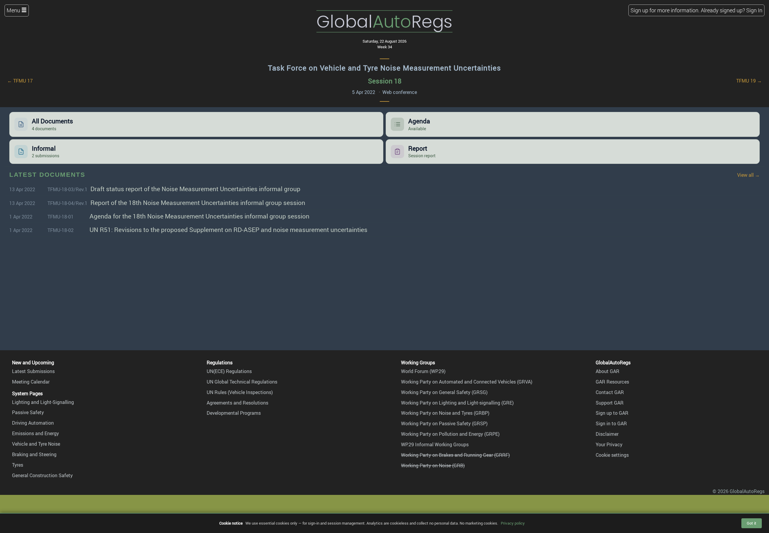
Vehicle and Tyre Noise (36, 444)
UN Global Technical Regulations (242, 381)
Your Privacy (609, 444)
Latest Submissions (33, 371)
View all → (748, 175)
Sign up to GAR (612, 413)
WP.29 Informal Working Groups (435, 444)
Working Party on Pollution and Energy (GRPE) (450, 434)
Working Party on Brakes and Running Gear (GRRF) (455, 455)
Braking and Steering (34, 454)
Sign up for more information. (665, 10)
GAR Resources (612, 381)
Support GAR (610, 402)
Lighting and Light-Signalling (43, 402)
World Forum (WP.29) (423, 371)
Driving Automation (33, 423)
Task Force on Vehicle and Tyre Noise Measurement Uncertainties (384, 68)
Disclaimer (607, 434)
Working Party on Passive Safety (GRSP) (444, 423)
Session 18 (384, 81)
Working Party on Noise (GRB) (433, 465)
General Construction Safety (42, 475)
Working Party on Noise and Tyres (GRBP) (445, 413)
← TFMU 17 (20, 80)
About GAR (607, 371)
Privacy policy (513, 523)
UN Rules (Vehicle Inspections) (240, 392)
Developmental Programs (234, 413)
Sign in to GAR (611, 423)
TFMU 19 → (749, 80)
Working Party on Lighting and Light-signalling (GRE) (457, 402)
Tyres (17, 465)
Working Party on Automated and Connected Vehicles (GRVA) (466, 381)
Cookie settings (612, 455)
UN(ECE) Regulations (229, 371)
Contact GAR (610, 392)
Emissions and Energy (35, 433)
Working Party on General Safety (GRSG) (444, 392)
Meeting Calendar (31, 381)
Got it (751, 523)
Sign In (754, 10)
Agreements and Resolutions (237, 402)
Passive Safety (28, 412)
